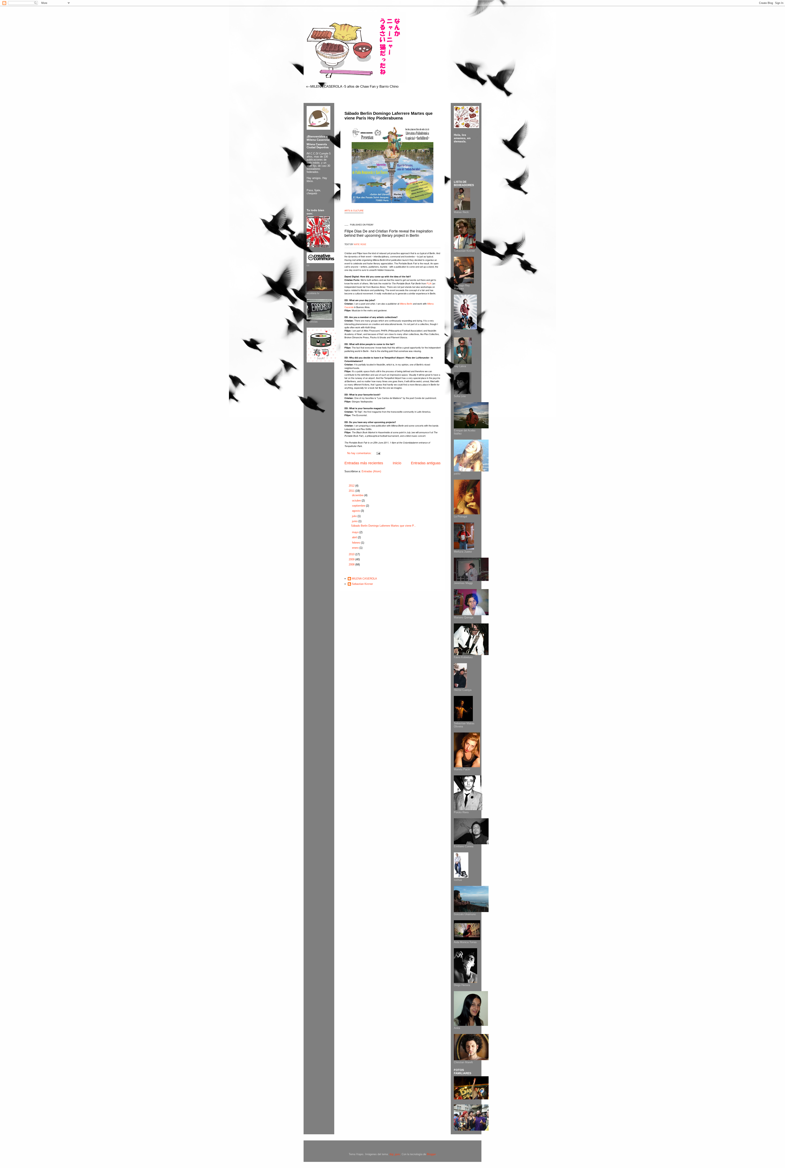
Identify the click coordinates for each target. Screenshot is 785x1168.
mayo (355, 532)
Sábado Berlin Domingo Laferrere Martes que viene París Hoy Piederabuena (388, 115)
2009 (352, 559)
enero (355, 547)
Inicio (397, 463)
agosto (356, 510)
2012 (352, 485)
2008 (352, 564)
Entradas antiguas (426, 463)
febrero (356, 542)
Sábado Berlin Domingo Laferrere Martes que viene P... (383, 525)
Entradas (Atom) (371, 471)
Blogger (431, 1154)
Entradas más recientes (363, 463)
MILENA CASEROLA (364, 578)
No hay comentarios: (359, 453)
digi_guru (394, 1154)
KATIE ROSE (360, 244)
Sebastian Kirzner (362, 583)
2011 (352, 490)
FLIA (429, 283)
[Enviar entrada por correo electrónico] (378, 453)
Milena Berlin (406, 303)
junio (355, 521)
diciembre (358, 495)
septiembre (359, 505)
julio (355, 516)
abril (355, 537)
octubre (357, 500)
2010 (352, 554)
